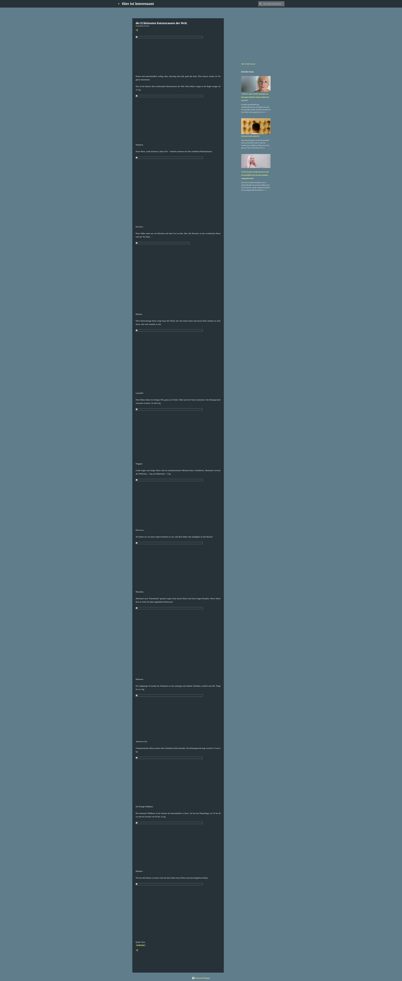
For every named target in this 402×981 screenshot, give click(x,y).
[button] (137, 30)
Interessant (141, 945)
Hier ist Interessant (138, 4)
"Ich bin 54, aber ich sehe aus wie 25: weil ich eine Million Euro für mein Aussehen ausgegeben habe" (255, 175)
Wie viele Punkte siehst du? (250, 136)
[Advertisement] (234, 90)
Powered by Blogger (202, 978)
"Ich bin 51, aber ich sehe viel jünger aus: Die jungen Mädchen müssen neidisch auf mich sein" (255, 97)
